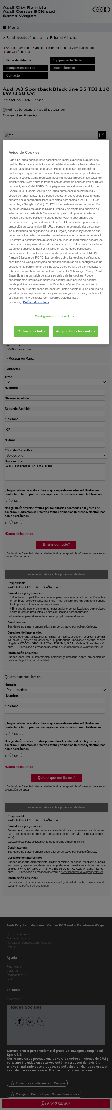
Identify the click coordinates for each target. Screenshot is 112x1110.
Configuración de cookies (54, 316)
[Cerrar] (102, 146)
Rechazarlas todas (32, 331)
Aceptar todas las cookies (75, 331)
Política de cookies (36, 302)
